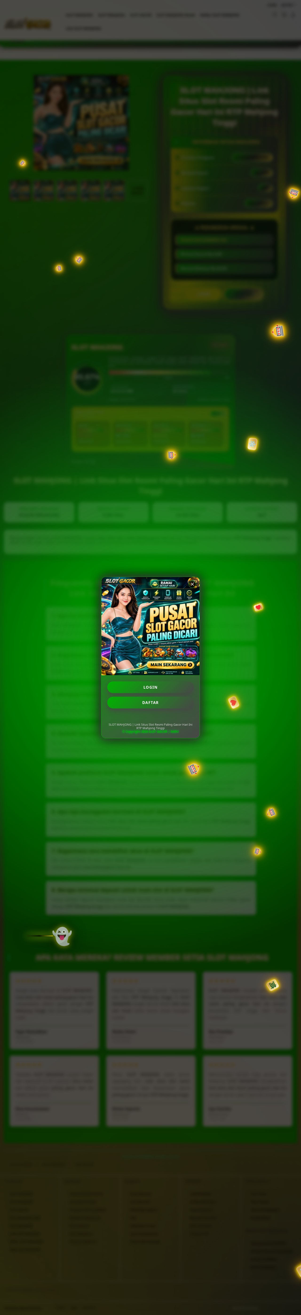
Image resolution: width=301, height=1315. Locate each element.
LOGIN (150, 687)
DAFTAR (150, 702)
